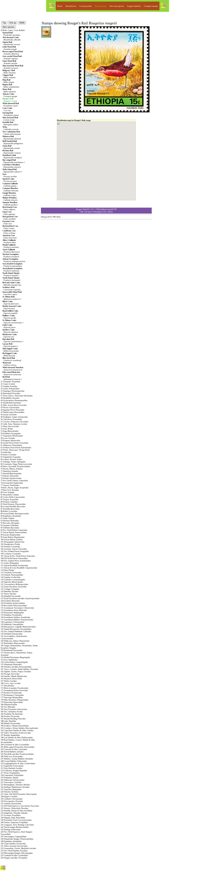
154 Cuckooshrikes (14, 662)
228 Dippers (9, 796)
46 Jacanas (9, 415)
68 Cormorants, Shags (16, 464)
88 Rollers (9, 511)
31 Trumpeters (10, 381)
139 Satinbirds (12, 624)
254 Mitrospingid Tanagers (17, 853)
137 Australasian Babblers (17, 620)
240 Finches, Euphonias (14, 822)
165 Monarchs (11, 679)
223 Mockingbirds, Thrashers (15, 785)
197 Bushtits (10, 735)
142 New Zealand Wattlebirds (16, 631)
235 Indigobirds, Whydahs (14, 813)
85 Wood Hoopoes (13, 504)
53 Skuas (10, 426)
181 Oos (8, 707)
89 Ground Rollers (15, 514)
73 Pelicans (10, 476)
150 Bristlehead (12, 650)
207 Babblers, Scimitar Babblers (17, 759)
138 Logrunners (12, 622)
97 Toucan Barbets (14, 532)
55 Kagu (9, 431)
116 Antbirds (12, 575)
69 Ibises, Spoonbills (15, 466)
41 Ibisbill (11, 403)
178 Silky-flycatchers (14, 700)
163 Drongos (10, 674)
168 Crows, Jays (11, 683)
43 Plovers (10, 407)
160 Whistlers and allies (16, 667)
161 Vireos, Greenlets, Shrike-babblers (19, 669)
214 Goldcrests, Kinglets (14, 770)
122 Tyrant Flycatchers (14, 587)
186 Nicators (10, 716)
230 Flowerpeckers (12, 801)
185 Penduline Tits (12, 714)
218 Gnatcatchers (12, 775)
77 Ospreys (10, 485)
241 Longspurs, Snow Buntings (17, 825)
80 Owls (7, 492)
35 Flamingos (12, 391)
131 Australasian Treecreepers (17, 608)
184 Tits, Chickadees (12, 712)
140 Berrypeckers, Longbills (18, 627)
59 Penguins (10, 440)
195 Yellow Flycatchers (16, 733)
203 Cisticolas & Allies (14, 749)
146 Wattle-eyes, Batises (15, 641)
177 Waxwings (12, 697)
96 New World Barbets (14, 530)
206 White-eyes (12, 756)
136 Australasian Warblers (15, 617)
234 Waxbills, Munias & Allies (16, 811)
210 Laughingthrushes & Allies (18, 763)
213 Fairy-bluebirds (11, 768)
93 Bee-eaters (10, 523)
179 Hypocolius (12, 702)
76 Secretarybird (12, 483)
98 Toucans (10, 535)
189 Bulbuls (10, 723)
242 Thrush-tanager (15, 827)
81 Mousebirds (10, 495)
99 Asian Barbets (13, 537)
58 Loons (8, 438)
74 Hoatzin (11, 478)
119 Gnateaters (13, 580)
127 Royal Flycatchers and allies (20, 598)
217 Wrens (10, 773)
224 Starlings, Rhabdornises (15, 787)
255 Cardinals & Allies (14, 855)
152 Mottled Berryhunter (15, 657)
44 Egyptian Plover (12, 410)
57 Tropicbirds (12, 436)
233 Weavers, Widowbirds (14, 808)
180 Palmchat (9, 704)
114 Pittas (7, 570)
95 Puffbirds (10, 528)
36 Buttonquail (10, 393)
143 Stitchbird (11, 634)
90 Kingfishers (11, 516)
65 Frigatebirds (11, 457)
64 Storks (8, 455)
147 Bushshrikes (13, 643)
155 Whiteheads (11, 664)
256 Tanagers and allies (14, 858)
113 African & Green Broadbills (19, 568)
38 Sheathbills (10, 398)
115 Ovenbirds (11, 572)
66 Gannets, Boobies (11, 459)
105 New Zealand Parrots (15, 551)
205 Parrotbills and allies (17, 754)
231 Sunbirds (11, 803)
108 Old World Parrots (14, 558)
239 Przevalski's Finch (16, 820)
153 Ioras (9, 660)
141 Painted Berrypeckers (16, 629)
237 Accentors (10, 815)
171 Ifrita (7, 686)
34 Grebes (10, 389)
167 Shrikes (9, 681)
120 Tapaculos (12, 582)
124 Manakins (9, 591)
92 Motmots (10, 521)
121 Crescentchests (14, 584)
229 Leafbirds (12, 799)
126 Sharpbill (11, 596)
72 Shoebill (11, 473)
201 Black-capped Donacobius (17, 747)
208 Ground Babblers (14, 761)
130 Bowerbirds (14, 605)
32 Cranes (8, 384)
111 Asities (10, 563)
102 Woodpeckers (10, 544)
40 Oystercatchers (14, 400)
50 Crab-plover (11, 419)
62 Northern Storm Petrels (16, 448)
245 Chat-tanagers (13, 836)
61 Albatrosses (11, 445)
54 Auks (7, 429)
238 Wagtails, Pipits (13, 818)
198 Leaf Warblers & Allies (17, 737)
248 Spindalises (11, 841)
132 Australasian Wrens (14, 610)
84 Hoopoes (9, 502)
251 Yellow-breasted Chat (14, 846)
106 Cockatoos (11, 554)
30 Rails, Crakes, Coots (13, 30)
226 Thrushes (9, 792)
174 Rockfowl (11, 693)
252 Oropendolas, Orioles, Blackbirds (18, 848)
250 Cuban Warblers (13, 844)
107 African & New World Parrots (18, 556)
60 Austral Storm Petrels (14, 443)
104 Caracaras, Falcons (14, 549)
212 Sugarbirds (12, 766)
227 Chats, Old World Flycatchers (19, 794)
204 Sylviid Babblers (12, 752)
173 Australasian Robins (14, 690)
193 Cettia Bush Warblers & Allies (17, 730)
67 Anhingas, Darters (13, 462)
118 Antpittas (10, 577)
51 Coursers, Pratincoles (14, 422)
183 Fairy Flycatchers (14, 709)
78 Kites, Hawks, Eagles (14, 488)
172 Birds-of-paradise (14, 688)
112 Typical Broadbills (14, 565)
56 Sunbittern (11, 433)
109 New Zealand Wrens (16, 561)
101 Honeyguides (12, 542)
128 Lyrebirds (10, 601)
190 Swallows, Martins (15, 726)
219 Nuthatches (9, 778)
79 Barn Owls (10, 490)
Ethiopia (44, 217)
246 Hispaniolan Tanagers (17, 839)
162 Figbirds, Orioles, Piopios (16, 671)
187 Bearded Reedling (13, 719)
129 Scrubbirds (13, 603)
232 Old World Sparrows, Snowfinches (20, 806)
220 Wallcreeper (12, 780)
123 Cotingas (10, 589)
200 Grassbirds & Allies (15, 745)
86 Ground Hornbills (13, 506)
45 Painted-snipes (12, 412)
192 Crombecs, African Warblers (19, 728)
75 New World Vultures (14, 481)
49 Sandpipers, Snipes (14, 417)
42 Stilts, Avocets (14, 405)
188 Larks (8, 721)
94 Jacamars (10, 525)
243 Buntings (11, 829)
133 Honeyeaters (12, 613)
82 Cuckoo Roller (13, 497)
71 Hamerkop (9, 471)
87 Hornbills (10, 509)
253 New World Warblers (14, 851)
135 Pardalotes (11, 615)
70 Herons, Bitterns (12, 469)
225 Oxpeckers (11, 789)
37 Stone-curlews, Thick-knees (17, 396)
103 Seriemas (10, 547)
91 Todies (7, 518)
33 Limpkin (9, 386)
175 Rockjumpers (12, 695)
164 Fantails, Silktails (14, 676)
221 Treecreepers (11, 782)
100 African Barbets (12, 539)
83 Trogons (9, 499)
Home (59, 6)
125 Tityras (8, 594)
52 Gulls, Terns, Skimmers (14, 424)
